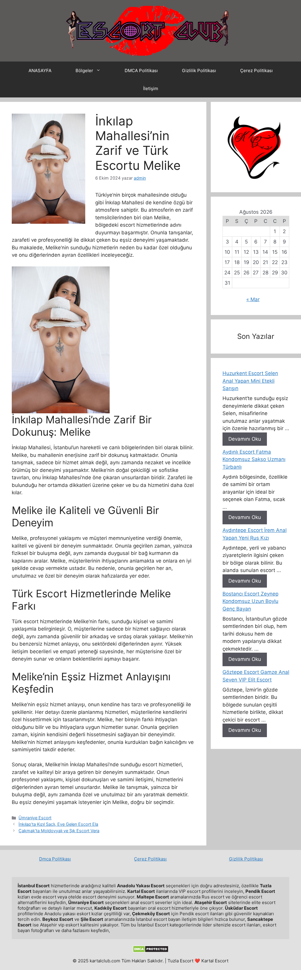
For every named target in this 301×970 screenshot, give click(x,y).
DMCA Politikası (141, 70)
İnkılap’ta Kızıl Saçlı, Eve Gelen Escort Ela (58, 824)
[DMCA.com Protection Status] (150, 951)
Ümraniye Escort (35, 817)
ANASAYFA (40, 70)
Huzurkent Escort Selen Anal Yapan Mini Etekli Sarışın (250, 380)
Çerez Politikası (256, 70)
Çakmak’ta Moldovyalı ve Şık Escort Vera (59, 830)
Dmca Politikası (55, 859)
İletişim (150, 88)
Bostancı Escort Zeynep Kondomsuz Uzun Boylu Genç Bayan (250, 601)
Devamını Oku (244, 439)
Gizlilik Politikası (199, 70)
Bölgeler (84, 70)
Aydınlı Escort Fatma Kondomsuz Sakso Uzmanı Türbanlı (254, 459)
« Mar (253, 299)
